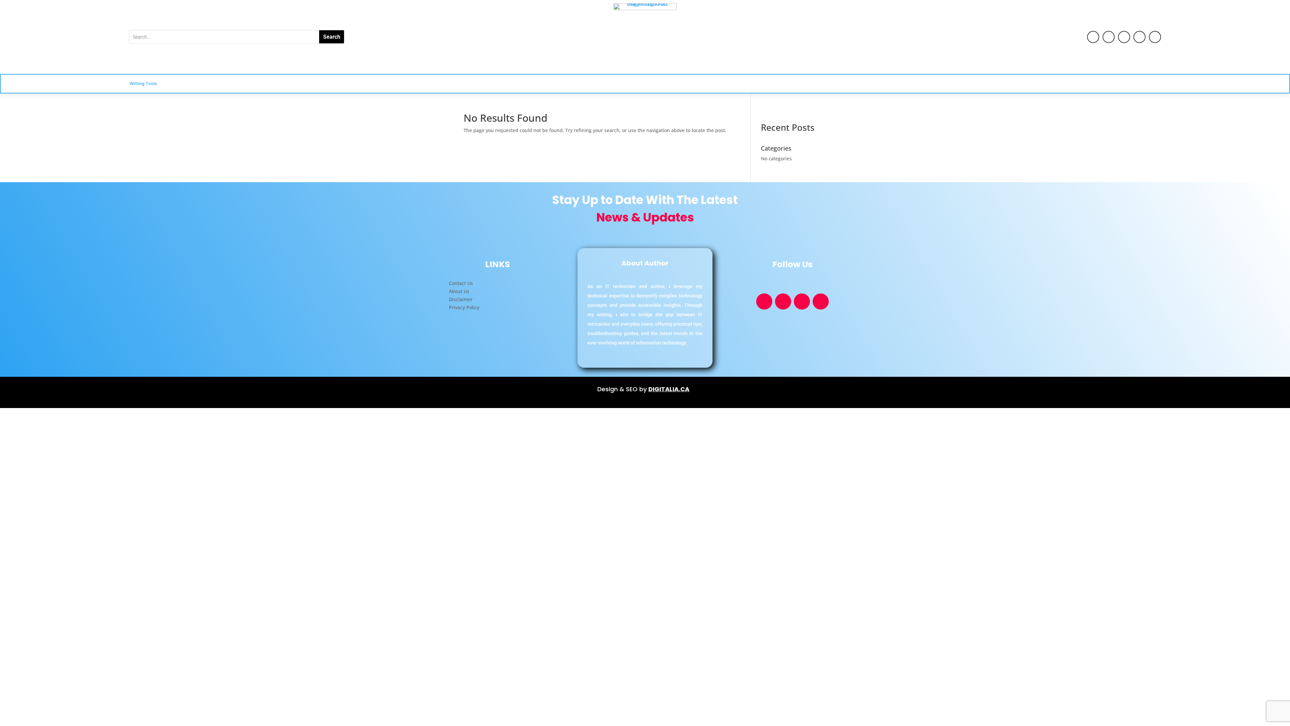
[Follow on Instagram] (1155, 37)
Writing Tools (143, 83)
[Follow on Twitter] (1139, 37)
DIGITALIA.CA (668, 389)
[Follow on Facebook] (1109, 37)
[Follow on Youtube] (1093, 37)
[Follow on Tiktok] (1124, 37)
